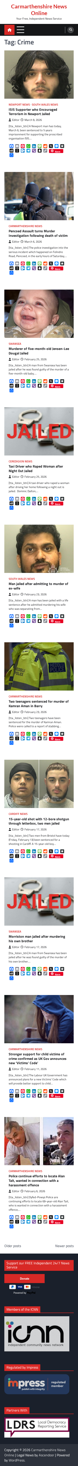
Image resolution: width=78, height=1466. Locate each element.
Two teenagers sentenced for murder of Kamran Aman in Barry (39, 703)
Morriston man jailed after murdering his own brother (37, 938)
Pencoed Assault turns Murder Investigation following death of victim (38, 233)
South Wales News (45, 104)
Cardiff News (18, 814)
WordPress (16, 1460)
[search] (70, 30)
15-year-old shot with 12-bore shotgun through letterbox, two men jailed (39, 821)
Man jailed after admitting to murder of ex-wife (38, 586)
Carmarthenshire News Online (39, 9)
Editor (16, 120)
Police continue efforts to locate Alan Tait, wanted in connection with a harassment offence (37, 1180)
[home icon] (9, 30)
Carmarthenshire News (25, 226)
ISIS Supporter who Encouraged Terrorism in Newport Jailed (33, 111)
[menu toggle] (20, 29)
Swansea (15, 343)
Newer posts (64, 1245)
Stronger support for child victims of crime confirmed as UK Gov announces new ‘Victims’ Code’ (38, 1058)
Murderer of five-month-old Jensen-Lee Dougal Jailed (39, 351)
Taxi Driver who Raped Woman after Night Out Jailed (36, 468)
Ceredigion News (20, 461)
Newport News (19, 104)
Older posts (12, 1245)
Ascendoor (46, 1455)
